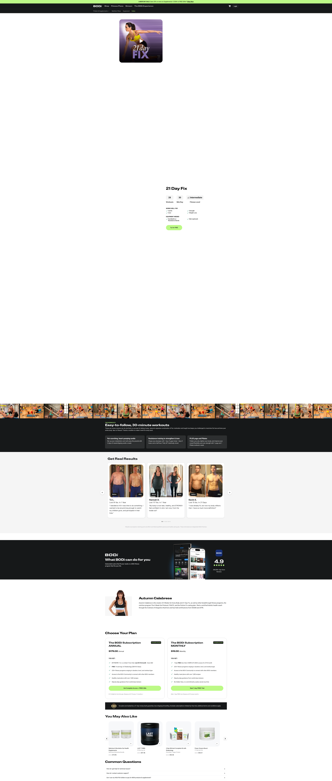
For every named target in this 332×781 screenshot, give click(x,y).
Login (235, 6)
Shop (106, 6)
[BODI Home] (97, 6)
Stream (128, 6)
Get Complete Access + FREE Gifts (135, 688)
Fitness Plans (117, 6)
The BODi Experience (143, 6)
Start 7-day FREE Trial (197, 688)
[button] (162, 521)
